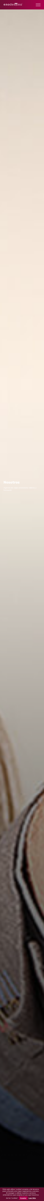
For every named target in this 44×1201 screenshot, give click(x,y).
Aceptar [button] (23, 1198)
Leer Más (32, 1198)
